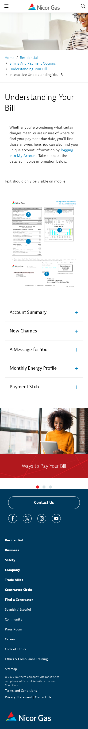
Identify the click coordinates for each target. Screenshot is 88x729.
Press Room (13, 629)
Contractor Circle (18, 590)
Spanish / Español (18, 610)
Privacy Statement (18, 697)
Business (12, 550)
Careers (10, 639)
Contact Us (44, 502)
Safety (10, 560)
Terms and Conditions (21, 691)
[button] (37, 487)
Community (13, 619)
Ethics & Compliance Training (26, 659)
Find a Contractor (19, 600)
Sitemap (11, 669)
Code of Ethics (15, 649)
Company (12, 570)
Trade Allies (14, 580)
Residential (14, 540)
